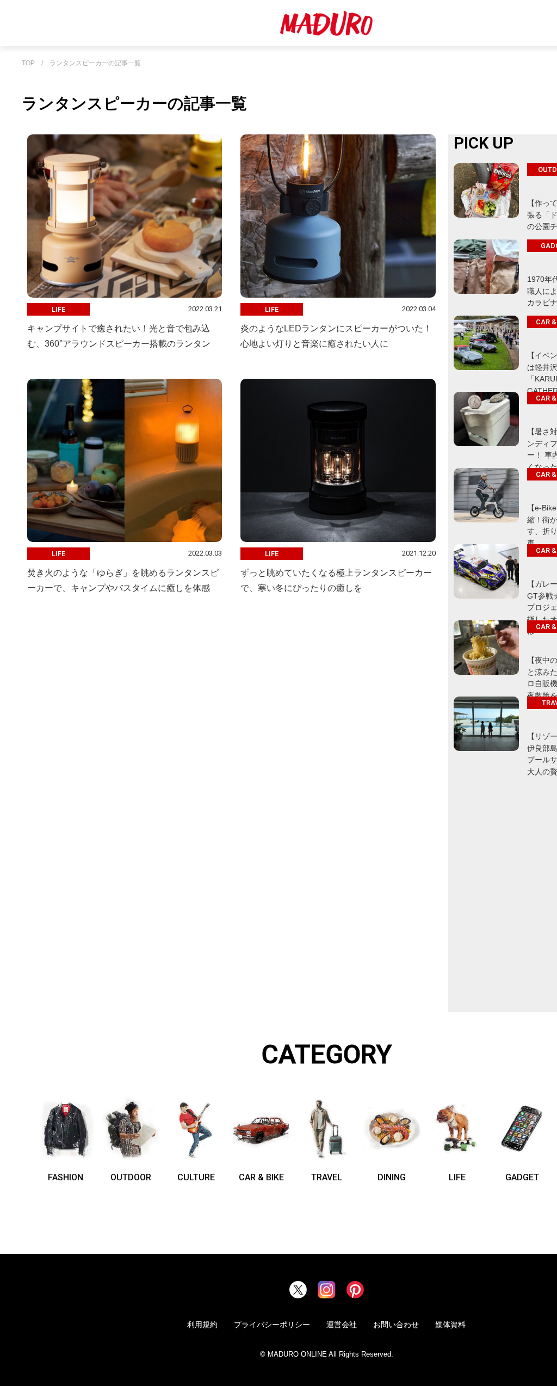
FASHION (65, 1177)
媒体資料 (450, 1324)
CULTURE (196, 1177)
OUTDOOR (130, 1177)
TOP (28, 63)
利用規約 (202, 1324)
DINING (391, 1177)
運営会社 (341, 1324)
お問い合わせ (396, 1324)
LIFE (457, 1177)
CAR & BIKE (261, 1177)
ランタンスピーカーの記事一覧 (95, 63)
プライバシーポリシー (272, 1324)
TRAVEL (326, 1177)
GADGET (522, 1177)
